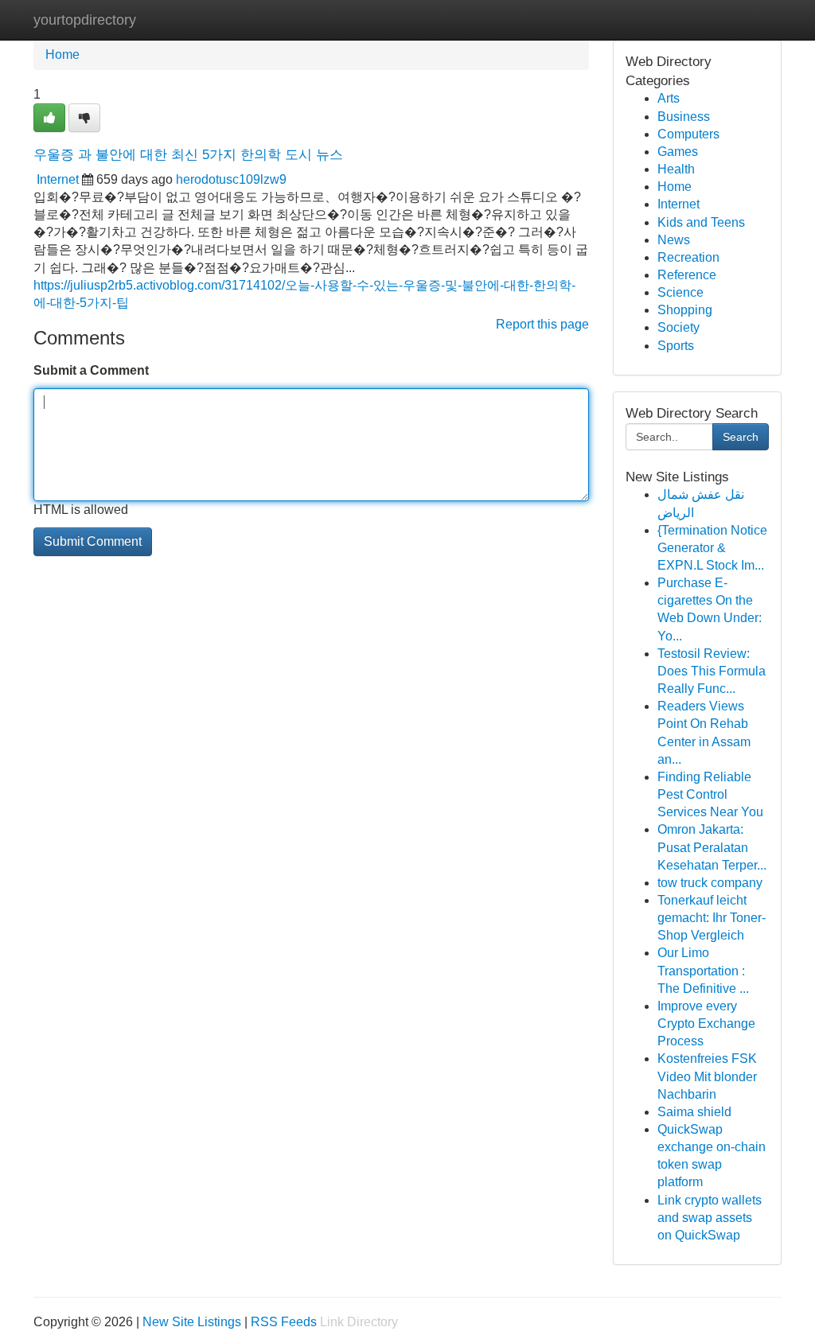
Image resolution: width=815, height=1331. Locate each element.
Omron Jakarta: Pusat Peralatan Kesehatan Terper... (711, 847)
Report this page (542, 324)
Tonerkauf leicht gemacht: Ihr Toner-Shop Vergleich (711, 917)
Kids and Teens (701, 222)
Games (677, 151)
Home (62, 54)
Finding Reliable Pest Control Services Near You (710, 794)
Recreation (688, 257)
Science (680, 292)
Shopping (684, 310)
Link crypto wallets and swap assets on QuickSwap (709, 1217)
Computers (688, 134)
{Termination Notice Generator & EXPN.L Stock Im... (712, 547)
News (673, 240)
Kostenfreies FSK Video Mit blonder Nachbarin (707, 1076)
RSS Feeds (284, 1322)
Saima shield (694, 1112)
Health (676, 169)
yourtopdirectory (84, 20)
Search (740, 436)
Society (678, 327)
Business (683, 116)
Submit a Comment (91, 370)
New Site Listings (191, 1322)
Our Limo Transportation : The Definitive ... (703, 970)
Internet (58, 179)
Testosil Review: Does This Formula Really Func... (711, 671)
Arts (668, 98)
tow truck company (709, 882)
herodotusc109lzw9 (231, 179)
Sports (675, 345)
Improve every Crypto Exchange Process (706, 1023)
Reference (686, 275)
